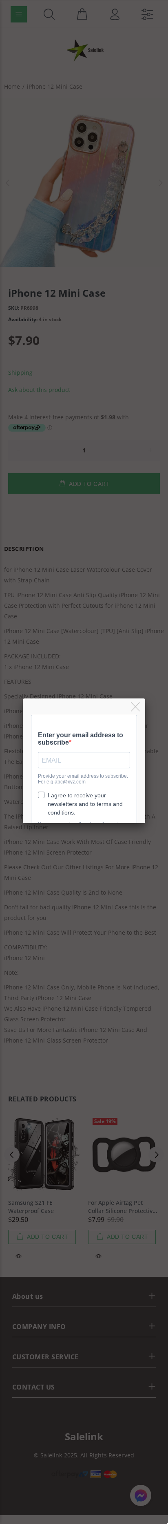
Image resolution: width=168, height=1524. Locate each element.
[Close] (136, 707)
